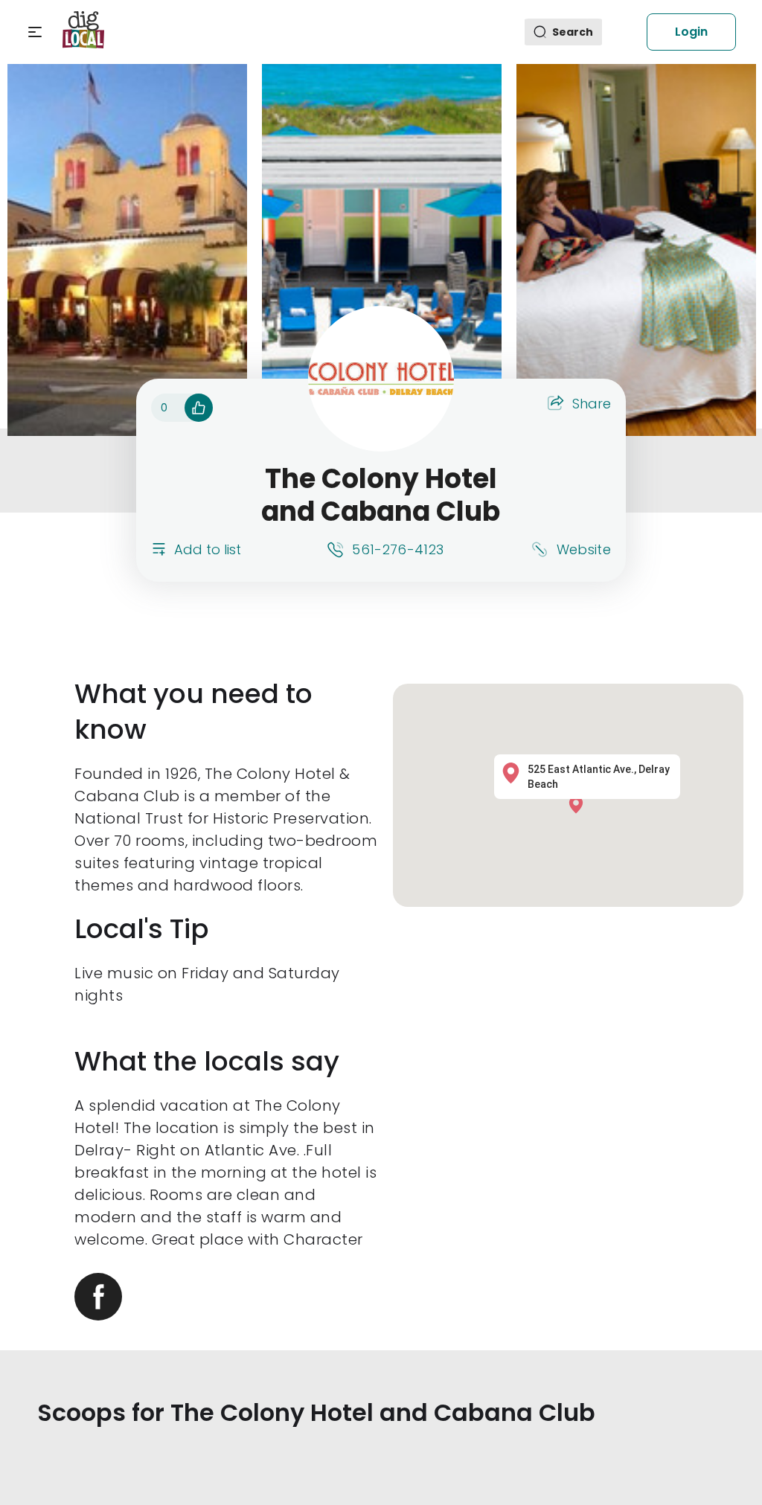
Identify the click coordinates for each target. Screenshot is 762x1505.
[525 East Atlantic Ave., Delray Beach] (580, 804)
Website (584, 549)
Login (691, 31)
